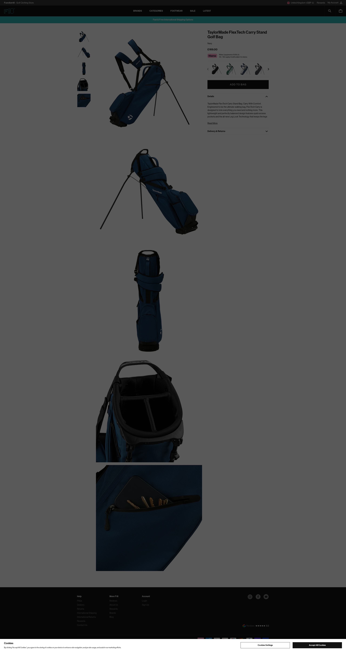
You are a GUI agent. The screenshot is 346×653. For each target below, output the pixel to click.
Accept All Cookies (317, 645)
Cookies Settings (265, 645)
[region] (173, 646)
